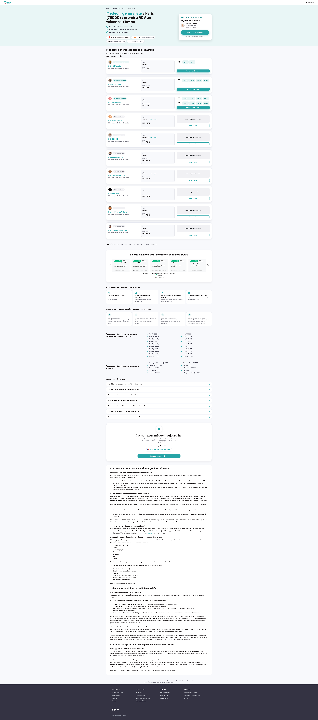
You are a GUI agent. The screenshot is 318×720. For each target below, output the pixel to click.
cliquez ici (149, 533)
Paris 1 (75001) (153, 334)
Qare (107, 8)
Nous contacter (164, 695)
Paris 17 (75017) (187, 349)
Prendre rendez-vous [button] (193, 71)
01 (118, 244)
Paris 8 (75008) (154, 351)
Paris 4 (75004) (154, 341)
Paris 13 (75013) (187, 339)
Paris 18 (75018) (187, 351)
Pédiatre (114, 698)
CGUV (125, 715)
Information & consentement (192, 695)
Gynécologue (116, 695)
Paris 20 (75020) (188, 356)
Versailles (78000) (188, 370)
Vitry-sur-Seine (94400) (190, 363)
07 (142, 244)
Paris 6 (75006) (154, 346)
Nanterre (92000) (154, 373)
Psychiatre (115, 701)
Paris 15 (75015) (187, 344)
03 (126, 244)
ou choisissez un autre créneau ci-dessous (195, 36)
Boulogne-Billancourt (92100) (158, 363)
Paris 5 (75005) (154, 344)
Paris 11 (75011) (187, 334)
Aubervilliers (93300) (189, 368)
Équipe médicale (140, 695)
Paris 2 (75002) (154, 336)
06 (138, 244)
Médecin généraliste (118, 8)
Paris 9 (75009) (154, 354)
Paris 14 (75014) (187, 341)
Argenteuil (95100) (155, 368)
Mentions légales (116, 715)
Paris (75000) (132, 8)
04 (130, 244)
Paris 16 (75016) (187, 346)
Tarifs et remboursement (143, 698)
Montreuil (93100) (154, 370)
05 (134, 244)
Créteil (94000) (188, 365)
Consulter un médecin (157, 456)
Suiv (154, 244)
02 (122, 244)
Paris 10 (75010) (154, 356)
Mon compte (310, 2)
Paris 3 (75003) (154, 339)
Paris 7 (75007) (153, 349)
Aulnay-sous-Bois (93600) (191, 373)
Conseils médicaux (141, 701)
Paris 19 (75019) (187, 354)
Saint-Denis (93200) (155, 365)
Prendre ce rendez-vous (195, 32)
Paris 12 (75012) (187, 336)
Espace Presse (164, 698)
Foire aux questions (165, 692)
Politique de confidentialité (191, 692)
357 (147, 244)
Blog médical (139, 692)
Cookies (186, 698)
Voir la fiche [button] (193, 126)
